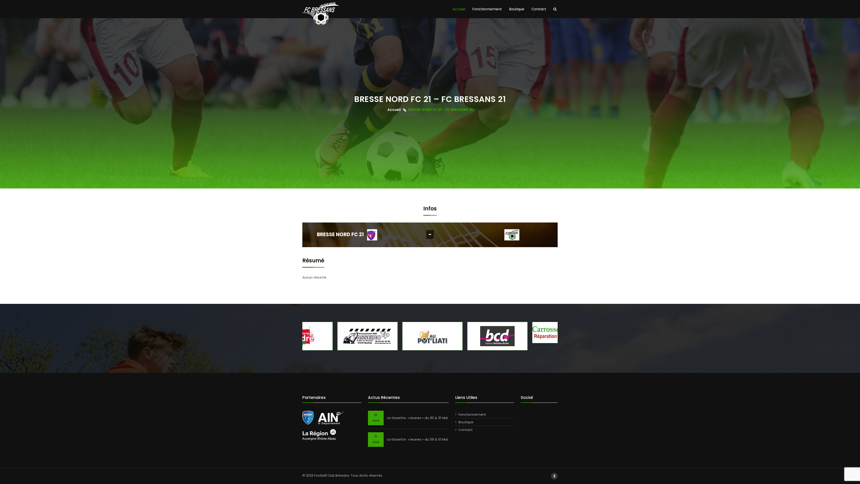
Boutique (516, 9)
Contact (538, 9)
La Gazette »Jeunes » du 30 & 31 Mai (417, 417)
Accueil (458, 9)
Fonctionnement (487, 9)
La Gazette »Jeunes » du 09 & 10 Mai (417, 439)
